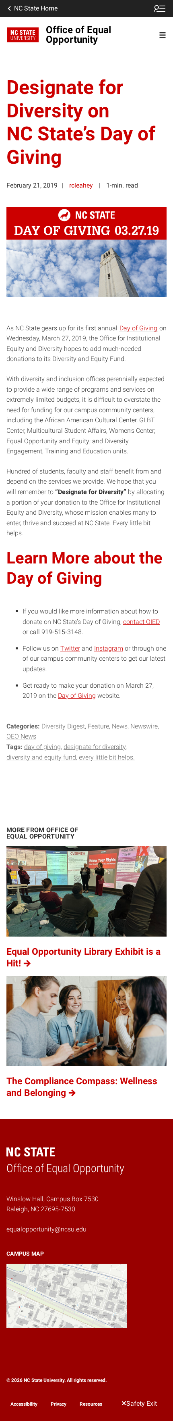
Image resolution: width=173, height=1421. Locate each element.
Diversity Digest (63, 726)
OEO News (21, 736)
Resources (91, 1404)
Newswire (144, 726)
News (120, 726)
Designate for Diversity (95, 747)
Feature (98, 726)
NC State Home (36, 8)
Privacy (58, 1404)
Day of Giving (138, 328)
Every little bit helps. (107, 757)
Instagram (108, 648)
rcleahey (81, 185)
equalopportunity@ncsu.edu (46, 1229)
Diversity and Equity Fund (41, 757)
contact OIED (141, 622)
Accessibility (23, 1404)
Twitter (70, 648)
